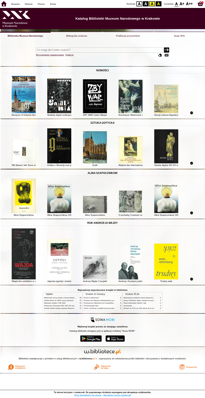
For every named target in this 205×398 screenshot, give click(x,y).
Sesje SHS (179, 36)
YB (152, 3)
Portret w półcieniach (91, 298)
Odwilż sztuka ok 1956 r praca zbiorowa (58, 300)
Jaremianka (127, 306)
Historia (29, 4)
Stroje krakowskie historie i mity (134, 303)
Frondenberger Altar (91, 306)
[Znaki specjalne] (166, 55)
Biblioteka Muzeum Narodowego (25, 36)
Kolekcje (70, 55)
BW (146, 3)
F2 (189, 3)
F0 (176, 3)
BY (158, 3)
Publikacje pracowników (128, 36)
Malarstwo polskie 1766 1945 (55, 303)
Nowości (15, 4)
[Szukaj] (166, 50)
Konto (53, 4)
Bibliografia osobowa (76, 36)
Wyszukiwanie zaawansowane (50, 55)
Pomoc (41, 4)
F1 (182, 3)
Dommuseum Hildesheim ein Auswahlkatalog (100, 303)
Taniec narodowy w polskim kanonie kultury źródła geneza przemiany (109, 308)
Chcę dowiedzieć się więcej (87, 395)
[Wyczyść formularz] (160, 55)
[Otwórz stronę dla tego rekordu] (24, 95)
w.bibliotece (87, 358)
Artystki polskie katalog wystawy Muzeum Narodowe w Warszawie (68, 308)
